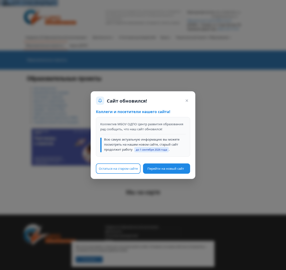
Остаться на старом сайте (118, 168)
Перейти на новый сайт (165, 168)
